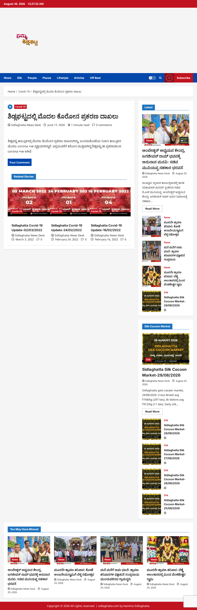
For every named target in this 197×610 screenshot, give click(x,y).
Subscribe (183, 77)
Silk (19, 77)
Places (47, 77)
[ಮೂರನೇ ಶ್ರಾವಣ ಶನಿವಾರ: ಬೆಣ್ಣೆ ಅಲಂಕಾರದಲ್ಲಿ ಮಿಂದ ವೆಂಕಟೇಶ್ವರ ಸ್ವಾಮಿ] (168, 550)
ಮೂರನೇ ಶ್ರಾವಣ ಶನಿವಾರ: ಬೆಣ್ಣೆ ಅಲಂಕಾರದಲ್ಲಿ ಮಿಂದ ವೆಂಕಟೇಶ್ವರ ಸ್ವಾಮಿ (151, 276)
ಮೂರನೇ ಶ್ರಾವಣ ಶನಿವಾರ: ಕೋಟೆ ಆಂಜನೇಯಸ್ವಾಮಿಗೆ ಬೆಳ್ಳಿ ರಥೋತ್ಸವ (151, 226)
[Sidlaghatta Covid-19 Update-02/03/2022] (29, 201)
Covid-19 (20, 106)
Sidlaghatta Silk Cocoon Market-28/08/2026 (151, 429)
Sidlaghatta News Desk (26, 125)
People (32, 77)
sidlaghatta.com (108, 606)
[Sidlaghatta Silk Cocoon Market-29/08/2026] (165, 349)
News (7, 77)
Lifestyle (62, 77)
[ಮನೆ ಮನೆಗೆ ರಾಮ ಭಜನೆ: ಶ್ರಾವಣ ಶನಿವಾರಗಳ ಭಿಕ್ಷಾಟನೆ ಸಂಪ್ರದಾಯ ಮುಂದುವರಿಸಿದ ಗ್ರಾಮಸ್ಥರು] (121, 550)
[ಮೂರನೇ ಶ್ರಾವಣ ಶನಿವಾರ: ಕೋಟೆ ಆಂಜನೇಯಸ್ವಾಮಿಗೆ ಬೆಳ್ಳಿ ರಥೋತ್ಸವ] (75, 550)
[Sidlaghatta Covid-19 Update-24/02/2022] (69, 201)
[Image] (10, 106)
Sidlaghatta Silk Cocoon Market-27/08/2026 (151, 454)
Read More (154, 209)
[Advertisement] (137, 40)
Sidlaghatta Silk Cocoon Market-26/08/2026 (151, 479)
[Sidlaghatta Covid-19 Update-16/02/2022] (108, 201)
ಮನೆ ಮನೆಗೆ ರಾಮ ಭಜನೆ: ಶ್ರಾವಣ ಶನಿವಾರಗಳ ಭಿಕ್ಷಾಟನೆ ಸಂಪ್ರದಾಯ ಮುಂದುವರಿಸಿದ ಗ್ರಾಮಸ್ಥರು (151, 251)
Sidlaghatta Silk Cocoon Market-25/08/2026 (151, 504)
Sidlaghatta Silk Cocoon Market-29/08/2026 (151, 301)
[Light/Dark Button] (152, 78)
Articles (79, 77)
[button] (160, 78)
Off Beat (95, 77)
